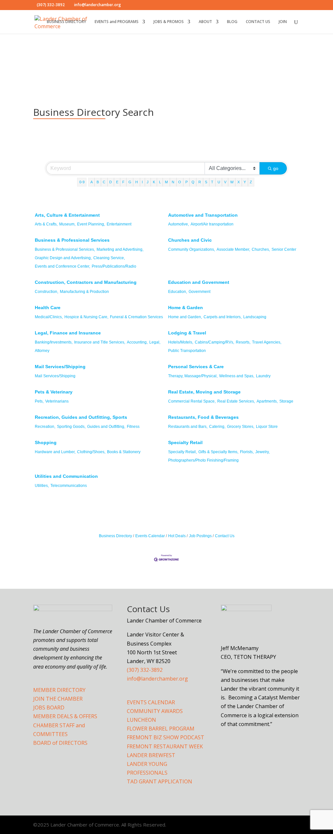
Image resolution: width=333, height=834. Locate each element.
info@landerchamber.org (157, 678)
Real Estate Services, (236, 401)
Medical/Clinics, (49, 317)
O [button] (179, 182)
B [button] (98, 182)
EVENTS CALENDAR (151, 702)
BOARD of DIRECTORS (60, 742)
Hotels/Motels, (180, 342)
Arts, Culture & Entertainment (67, 215)
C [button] (104, 182)
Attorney (42, 350)
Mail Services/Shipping (60, 366)
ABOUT (205, 21)
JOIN (283, 21)
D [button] (110, 182)
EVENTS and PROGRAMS (117, 21)
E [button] (117, 182)
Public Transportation (187, 350)
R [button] (199, 182)
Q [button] (193, 182)
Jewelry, (262, 452)
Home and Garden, (185, 317)
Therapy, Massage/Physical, (193, 376)
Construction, (46, 291)
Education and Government (198, 282)
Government (199, 291)
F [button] (123, 182)
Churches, (261, 249)
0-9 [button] (82, 182)
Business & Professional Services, (65, 249)
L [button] (160, 182)
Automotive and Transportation (203, 215)
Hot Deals (177, 536)
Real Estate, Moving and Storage (204, 391)
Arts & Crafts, (46, 224)
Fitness (133, 426)
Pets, (39, 401)
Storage (286, 401)
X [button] (238, 182)
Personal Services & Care (196, 366)
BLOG (232, 21)
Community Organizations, (191, 249)
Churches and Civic (190, 240)
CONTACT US (258, 21)
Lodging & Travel (187, 332)
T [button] (212, 182)
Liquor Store (267, 426)
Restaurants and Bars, (187, 426)
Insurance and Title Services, (99, 342)
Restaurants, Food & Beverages (203, 417)
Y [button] (245, 182)
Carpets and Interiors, (223, 317)
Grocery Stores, (240, 426)
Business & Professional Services (72, 240)
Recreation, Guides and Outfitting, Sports (81, 417)
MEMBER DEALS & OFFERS (65, 716)
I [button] (142, 182)
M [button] (166, 182)
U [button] (219, 182)
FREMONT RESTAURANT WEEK (165, 746)
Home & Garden (185, 307)
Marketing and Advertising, (120, 249)
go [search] (275, 168)
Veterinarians (57, 401)
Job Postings (200, 536)
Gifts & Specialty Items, (218, 452)
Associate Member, (233, 249)
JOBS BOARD (48, 707)
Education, (177, 291)
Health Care (47, 307)
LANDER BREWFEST (151, 755)
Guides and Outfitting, (106, 426)
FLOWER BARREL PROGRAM (160, 728)
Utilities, (42, 485)
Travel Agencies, (266, 342)
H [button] (136, 182)
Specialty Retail (185, 442)
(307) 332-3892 (145, 669)
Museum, (67, 224)
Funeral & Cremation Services (136, 317)
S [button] (206, 182)
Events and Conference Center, (62, 266)
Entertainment (119, 224)
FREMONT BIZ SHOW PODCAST (165, 737)
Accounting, (137, 342)
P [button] (186, 182)
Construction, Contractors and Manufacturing (86, 282)
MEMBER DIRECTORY (59, 690)
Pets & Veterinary (54, 391)
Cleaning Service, (109, 258)
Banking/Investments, (54, 342)
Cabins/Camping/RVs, (214, 342)
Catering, (217, 426)
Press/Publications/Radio (114, 266)
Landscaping (254, 317)
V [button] (225, 182)
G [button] (129, 182)
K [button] (154, 182)
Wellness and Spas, (236, 376)
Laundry (263, 376)
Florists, (247, 452)
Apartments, (267, 401)
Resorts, (243, 342)
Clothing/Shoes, (91, 452)
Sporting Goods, (71, 426)
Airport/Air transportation (212, 224)
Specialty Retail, (182, 452)
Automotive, (178, 224)
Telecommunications (68, 485)
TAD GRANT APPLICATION (159, 781)
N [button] (173, 182)
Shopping (46, 442)
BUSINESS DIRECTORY (66, 21)
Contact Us (224, 536)
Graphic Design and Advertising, (63, 258)
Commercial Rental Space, (192, 401)
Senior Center (284, 249)
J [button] (148, 182)
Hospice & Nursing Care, (86, 317)
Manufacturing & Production (84, 291)
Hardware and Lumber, (55, 452)
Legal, (154, 342)
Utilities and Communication (66, 476)
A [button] (91, 182)
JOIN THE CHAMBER (58, 698)
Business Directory (115, 536)
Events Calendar (150, 536)
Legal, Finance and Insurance (68, 332)
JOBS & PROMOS (168, 21)
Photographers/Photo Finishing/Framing (203, 460)
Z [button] (251, 182)
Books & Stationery (123, 452)
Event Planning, (91, 224)
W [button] (231, 182)
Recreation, (45, 426)
